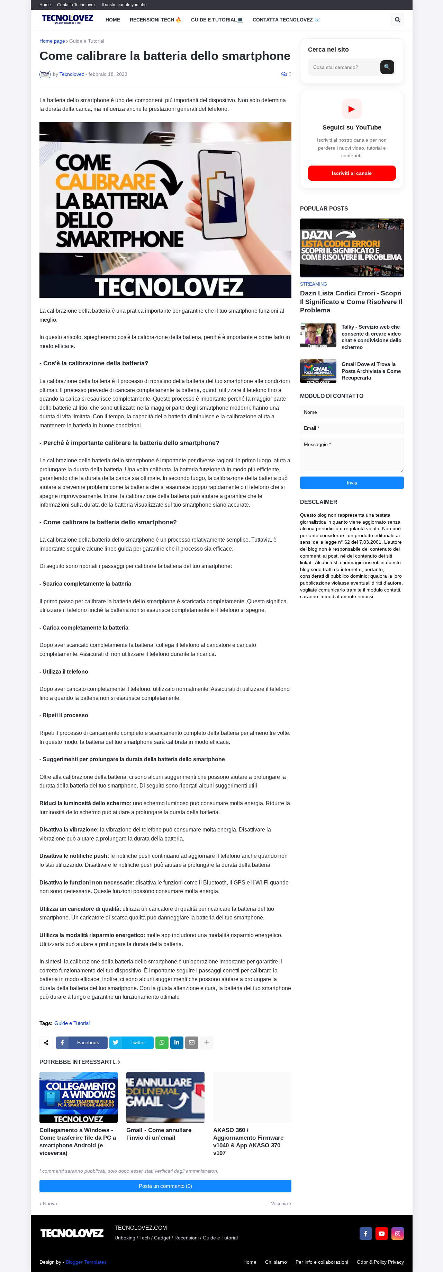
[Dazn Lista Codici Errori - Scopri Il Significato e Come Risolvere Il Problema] (352, 248)
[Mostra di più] (206, 1043)
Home (45, 4)
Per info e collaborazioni (322, 1262)
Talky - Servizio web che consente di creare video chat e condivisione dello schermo (371, 337)
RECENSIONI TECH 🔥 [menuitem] (155, 20)
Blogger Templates (86, 1262)
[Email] (191, 1043)
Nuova (50, 1203)
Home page (52, 40)
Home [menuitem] (113, 20)
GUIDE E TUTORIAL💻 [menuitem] (217, 20)
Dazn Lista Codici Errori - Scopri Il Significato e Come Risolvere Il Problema (351, 302)
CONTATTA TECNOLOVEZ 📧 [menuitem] (286, 20)
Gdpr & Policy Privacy (380, 1262)
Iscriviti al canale (352, 173)
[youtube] (382, 1233)
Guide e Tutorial (86, 40)
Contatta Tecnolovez (76, 4)
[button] (397, 20)
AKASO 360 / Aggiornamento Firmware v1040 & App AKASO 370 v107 (248, 1141)
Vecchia (279, 1203)
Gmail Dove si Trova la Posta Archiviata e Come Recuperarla (371, 371)
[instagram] (397, 1233)
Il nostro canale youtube (124, 4)
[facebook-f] (366, 1233)
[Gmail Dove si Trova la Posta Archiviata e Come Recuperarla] (318, 371)
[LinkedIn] (176, 1043)
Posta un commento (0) (165, 1186)
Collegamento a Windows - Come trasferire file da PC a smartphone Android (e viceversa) (77, 1141)
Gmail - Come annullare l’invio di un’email (158, 1134)
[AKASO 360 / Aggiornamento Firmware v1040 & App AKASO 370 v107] (252, 1097)
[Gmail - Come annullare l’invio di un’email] (165, 1097)
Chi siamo (276, 1262)
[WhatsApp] (162, 1043)
